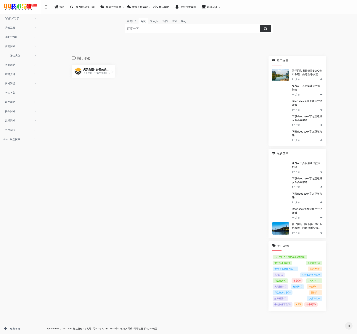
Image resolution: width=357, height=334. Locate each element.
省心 (297, 280)
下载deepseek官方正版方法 (307, 133)
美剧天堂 (314, 262)
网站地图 (138, 328)
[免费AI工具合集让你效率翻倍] (280, 90)
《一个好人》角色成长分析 (289, 256)
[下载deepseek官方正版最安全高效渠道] (280, 120)
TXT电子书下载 (311, 274)
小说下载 (314, 298)
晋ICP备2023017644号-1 (106, 328)
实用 (278, 274)
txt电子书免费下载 (285, 268)
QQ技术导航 (126, 328)
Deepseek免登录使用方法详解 (307, 102)
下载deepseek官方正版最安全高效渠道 (307, 118)
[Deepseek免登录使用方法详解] (280, 105)
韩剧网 (315, 292)
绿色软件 (314, 286)
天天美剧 (280, 286)
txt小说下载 (282, 262)
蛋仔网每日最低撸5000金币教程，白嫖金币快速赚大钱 (307, 72)
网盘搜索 (280, 280)
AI (298, 304)
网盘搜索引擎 (282, 292)
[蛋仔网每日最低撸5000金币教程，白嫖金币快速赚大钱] (280, 75)
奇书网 (311, 304)
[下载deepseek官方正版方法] (280, 136)
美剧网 (315, 268)
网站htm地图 (150, 328)
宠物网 (297, 286)
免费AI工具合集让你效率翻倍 (306, 87)
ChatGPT (314, 280)
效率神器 (280, 298)
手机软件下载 (282, 304)
